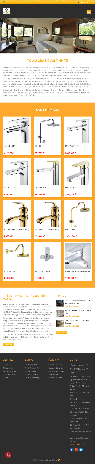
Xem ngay (8, 345)
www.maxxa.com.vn (77, 444)
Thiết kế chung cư (31, 374)
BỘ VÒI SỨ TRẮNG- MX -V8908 (77, 271)
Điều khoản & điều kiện (55, 368)
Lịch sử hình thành (9, 374)
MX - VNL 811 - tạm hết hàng (47, 230)
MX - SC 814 (40, 146)
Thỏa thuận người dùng (56, 371)
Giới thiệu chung (8, 365)
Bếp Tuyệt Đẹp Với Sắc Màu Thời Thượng (77, 322)
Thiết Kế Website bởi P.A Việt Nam (44, 460)
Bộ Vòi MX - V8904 (42, 271)
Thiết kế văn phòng (32, 378)
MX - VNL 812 (70, 188)
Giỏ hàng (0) (84, 2)
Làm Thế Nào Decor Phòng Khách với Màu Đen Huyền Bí (77, 302)
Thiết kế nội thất (31, 365)
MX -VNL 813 (9, 188)
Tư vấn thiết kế (30, 371)
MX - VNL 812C (41, 188)
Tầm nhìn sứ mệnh (10, 371)
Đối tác (5, 378)
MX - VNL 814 (9, 146)
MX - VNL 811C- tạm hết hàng (16, 230)
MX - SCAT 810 (10, 271)
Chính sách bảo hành (55, 378)
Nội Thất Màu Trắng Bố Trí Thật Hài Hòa (78, 312)
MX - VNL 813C (71, 146)
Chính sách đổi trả (54, 374)
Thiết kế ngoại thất (32, 368)
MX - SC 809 (70, 230)
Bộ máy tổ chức (8, 368)
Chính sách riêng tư (55, 365)
